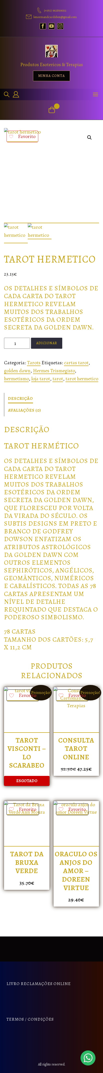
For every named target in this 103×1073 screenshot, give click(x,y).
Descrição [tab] (20, 398)
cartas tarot (76, 362)
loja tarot (40, 378)
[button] (89, 137)
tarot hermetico (82, 378)
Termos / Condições (30, 1019)
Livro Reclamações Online (38, 984)
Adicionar (46, 343)
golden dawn (17, 370)
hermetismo (16, 378)
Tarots (33, 362)
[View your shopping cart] (52, 109)
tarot (57, 378)
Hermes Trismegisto (54, 370)
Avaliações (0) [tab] (24, 410)
